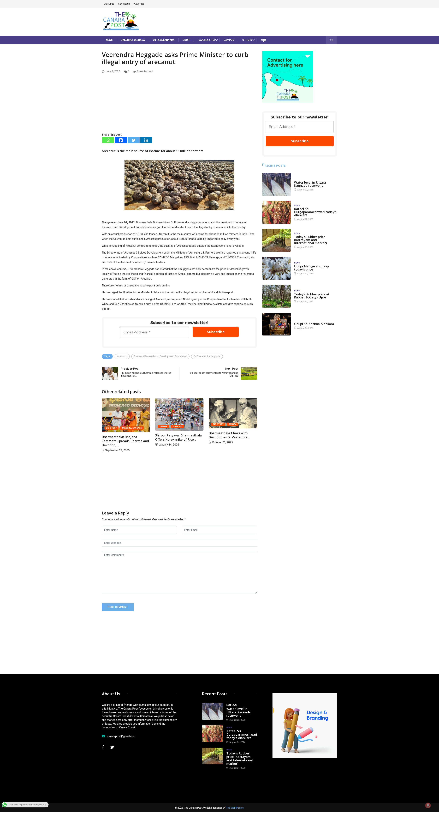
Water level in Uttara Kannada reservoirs (310, 184)
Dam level (299, 179)
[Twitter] (134, 140)
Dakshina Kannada (133, 40)
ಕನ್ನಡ (263, 40)
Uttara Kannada (163, 40)
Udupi (186, 40)
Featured (139, 426)
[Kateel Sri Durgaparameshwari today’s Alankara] (276, 212)
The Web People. (235, 807)
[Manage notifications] (428, 805)
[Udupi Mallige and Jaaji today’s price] (276, 268)
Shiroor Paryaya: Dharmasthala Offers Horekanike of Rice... (140, 437)
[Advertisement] (179, 107)
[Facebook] (121, 140)
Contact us (124, 3)
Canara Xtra (206, 40)
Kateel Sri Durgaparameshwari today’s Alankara (315, 212)
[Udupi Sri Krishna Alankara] (276, 324)
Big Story (179, 424)
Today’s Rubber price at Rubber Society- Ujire (311, 295)
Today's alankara (303, 320)
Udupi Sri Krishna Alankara (314, 324)
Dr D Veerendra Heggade (207, 356)
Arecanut (122, 356)
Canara (125, 426)
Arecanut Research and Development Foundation (160, 356)
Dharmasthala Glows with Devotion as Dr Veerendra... (190, 435)
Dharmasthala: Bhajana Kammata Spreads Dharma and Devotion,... (247, 441)
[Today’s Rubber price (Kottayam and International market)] (276, 240)
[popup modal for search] (331, 40)
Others (247, 40)
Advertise (139, 3)
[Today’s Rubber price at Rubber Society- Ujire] (276, 296)
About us (109, 3)
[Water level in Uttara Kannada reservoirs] (276, 184)
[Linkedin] (146, 140)
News (109, 40)
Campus (229, 40)
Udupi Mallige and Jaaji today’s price (311, 267)
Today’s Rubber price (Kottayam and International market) (310, 240)
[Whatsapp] (108, 140)
